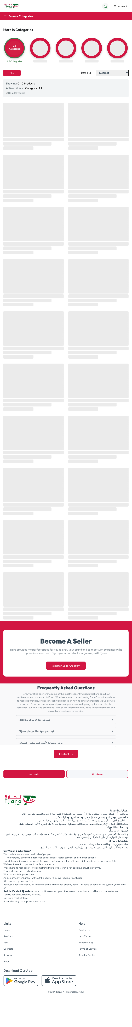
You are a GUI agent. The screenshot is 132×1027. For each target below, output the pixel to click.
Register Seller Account (65, 665)
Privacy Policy (85, 942)
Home (6, 930)
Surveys (7, 955)
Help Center (85, 936)
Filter (12, 73)
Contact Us (66, 754)
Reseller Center (86, 955)
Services (8, 936)
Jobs (5, 942)
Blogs (6, 961)
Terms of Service (87, 948)
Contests (8, 948)
